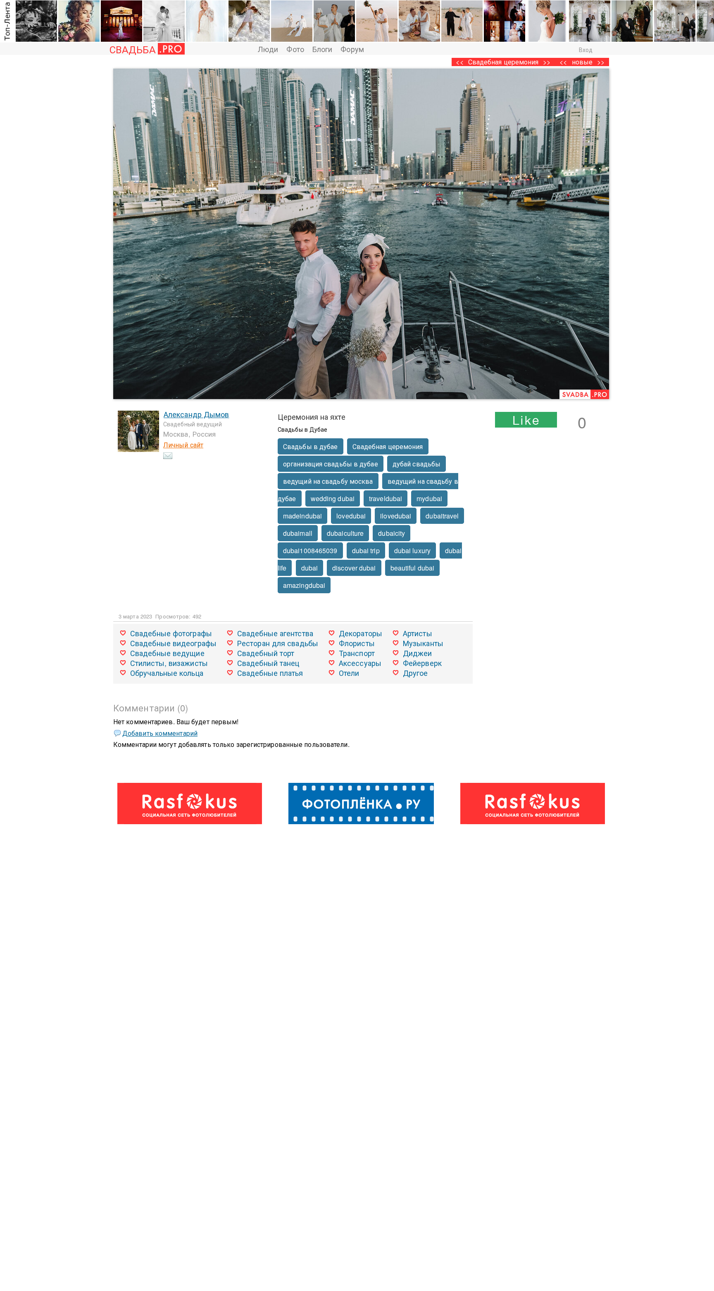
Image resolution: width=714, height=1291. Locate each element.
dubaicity (391, 533)
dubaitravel (442, 516)
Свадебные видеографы (173, 642)
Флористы (357, 642)
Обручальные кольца (166, 672)
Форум (352, 48)
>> (601, 62)
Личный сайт (183, 444)
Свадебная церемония (503, 62)
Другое (415, 672)
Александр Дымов (196, 414)
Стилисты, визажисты (169, 662)
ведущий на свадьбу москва (328, 481)
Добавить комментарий (160, 733)
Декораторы (360, 633)
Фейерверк (422, 662)
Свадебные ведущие (167, 652)
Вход (586, 49)
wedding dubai (333, 498)
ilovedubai (395, 516)
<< (563, 62)
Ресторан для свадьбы (277, 642)
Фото (295, 48)
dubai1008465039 (310, 550)
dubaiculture (345, 533)
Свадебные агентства (275, 633)
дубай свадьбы (416, 463)
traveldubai (385, 498)
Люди (268, 48)
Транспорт (357, 652)
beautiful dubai (412, 568)
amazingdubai (304, 585)
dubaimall (297, 533)
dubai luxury (412, 550)
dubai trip (366, 550)
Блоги (322, 48)
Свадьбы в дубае (310, 446)
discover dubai (354, 568)
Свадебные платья (270, 672)
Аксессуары (360, 662)
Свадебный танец (268, 662)
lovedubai (351, 516)
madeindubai (302, 516)
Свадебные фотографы (171, 633)
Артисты (417, 633)
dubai (309, 568)
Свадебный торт (265, 652)
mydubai (429, 498)
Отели (349, 672)
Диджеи (417, 652)
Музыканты (423, 642)
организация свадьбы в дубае (330, 463)
